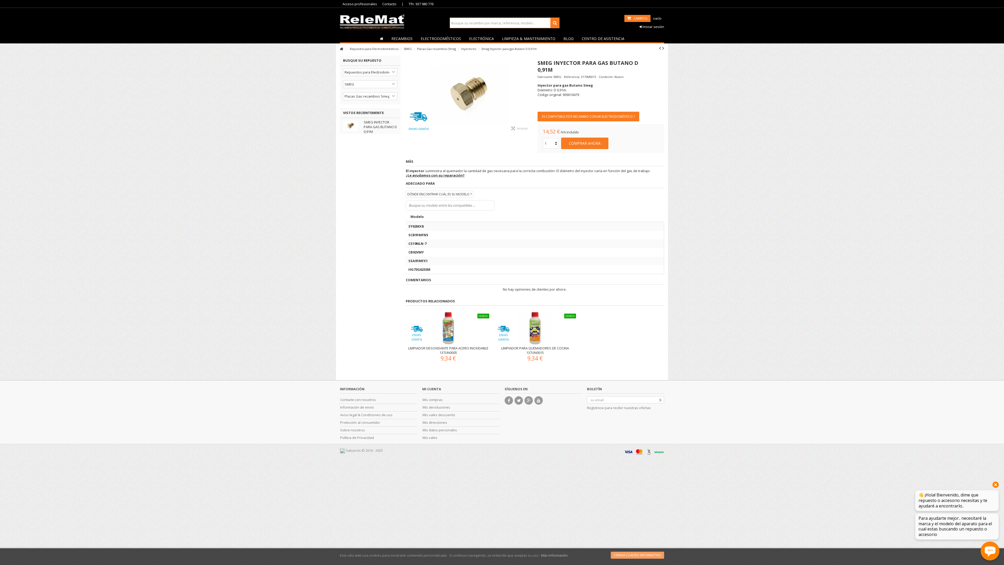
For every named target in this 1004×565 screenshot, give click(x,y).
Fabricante (545, 77)
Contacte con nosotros (358, 400)
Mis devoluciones (436, 407)
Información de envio (357, 407)
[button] (402, 38)
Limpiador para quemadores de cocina (535, 348)
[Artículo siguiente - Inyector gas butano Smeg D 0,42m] (663, 48)
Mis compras (433, 400)
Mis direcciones (435, 422)
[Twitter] (519, 400)
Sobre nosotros (352, 430)
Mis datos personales (440, 430)
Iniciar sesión (653, 26)
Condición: (606, 77)
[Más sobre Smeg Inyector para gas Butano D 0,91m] (352, 126)
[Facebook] (509, 400)
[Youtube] (538, 400)
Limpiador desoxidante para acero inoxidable (448, 348)
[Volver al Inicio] (341, 49)
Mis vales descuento (439, 415)
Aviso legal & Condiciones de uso (366, 415)
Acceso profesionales (360, 4)
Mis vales (430, 438)
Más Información (554, 555)
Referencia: (572, 77)
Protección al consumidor (360, 422)
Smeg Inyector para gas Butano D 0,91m (380, 127)
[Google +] (528, 400)
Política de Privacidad (357, 438)
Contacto (389, 4)
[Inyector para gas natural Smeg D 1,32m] (469, 95)
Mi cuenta (431, 389)
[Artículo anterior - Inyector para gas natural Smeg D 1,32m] (660, 48)
